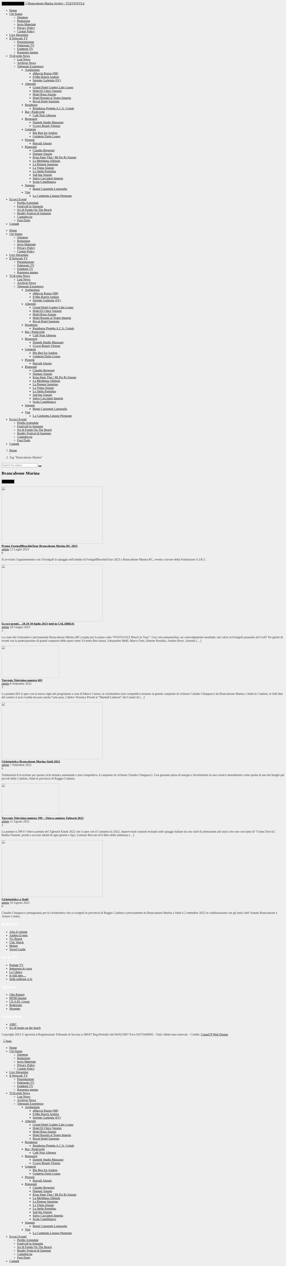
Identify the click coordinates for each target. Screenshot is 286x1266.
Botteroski (15, 1005)
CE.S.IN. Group (19, 1001)
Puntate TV (16, 965)
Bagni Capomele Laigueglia (50, 188)
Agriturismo (32, 70)
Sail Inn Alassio (42, 174)
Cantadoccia (24, 216)
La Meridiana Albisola (46, 160)
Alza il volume (18, 931)
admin (5, 549)
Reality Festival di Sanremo (34, 213)
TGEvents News (19, 56)
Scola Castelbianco (44, 181)
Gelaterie (30, 129)
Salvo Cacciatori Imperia (48, 178)
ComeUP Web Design (214, 1034)
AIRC (13, 1024)
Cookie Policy (26, 31)
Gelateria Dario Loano (46, 136)
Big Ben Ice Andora (45, 132)
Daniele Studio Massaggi (48, 122)
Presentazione (25, 42)
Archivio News (26, 63)
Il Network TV (18, 38)
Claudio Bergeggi (43, 150)
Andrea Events (18, 935)
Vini (27, 192)
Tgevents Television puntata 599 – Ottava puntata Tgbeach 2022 (43, 818)
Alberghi (30, 84)
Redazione (23, 21)
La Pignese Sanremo (45, 164)
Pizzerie (30, 139)
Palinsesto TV (25, 45)
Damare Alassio (42, 153)
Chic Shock (16, 942)
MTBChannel (17, 998)
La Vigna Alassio (43, 167)
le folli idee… (17, 975)
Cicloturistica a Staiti (15, 899)
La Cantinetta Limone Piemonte (52, 195)
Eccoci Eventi (17, 199)
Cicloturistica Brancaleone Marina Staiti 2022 (31, 761)
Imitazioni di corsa (20, 968)
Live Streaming (18, 35)
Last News (23, 59)
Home (13, 10)
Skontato (14, 1008)
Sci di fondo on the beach (25, 1027)
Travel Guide (17, 949)
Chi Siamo (15, 14)
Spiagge (30, 185)
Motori (13, 945)
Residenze (31, 105)
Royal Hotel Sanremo (46, 101)
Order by (8, 481)
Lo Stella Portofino (44, 171)
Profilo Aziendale (28, 202)
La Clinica (15, 972)
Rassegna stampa (27, 52)
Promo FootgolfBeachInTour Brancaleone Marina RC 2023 (40, 545)
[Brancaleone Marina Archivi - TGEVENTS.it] (54, 3)
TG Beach (15, 938)
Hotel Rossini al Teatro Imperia (52, 98)
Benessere (31, 118)
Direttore (22, 17)
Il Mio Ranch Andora (46, 77)
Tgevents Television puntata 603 (22, 680)
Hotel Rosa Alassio (44, 94)
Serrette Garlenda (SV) (47, 80)
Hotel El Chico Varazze (47, 91)
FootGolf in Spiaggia (30, 206)
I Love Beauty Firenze (46, 125)
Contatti (14, 223)
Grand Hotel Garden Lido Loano (53, 87)
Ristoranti (31, 146)
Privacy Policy (26, 28)
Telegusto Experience (30, 66)
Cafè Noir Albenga (44, 115)
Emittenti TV (25, 49)
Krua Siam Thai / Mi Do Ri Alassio (54, 157)
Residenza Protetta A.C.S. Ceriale (53, 108)
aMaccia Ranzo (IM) (45, 73)
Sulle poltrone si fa (20, 979)
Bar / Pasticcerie (35, 112)
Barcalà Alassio (42, 143)
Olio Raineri (17, 994)
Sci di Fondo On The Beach (34, 209)
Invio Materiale (26, 24)
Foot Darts (23, 220)
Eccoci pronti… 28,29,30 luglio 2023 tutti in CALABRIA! (38, 623)
